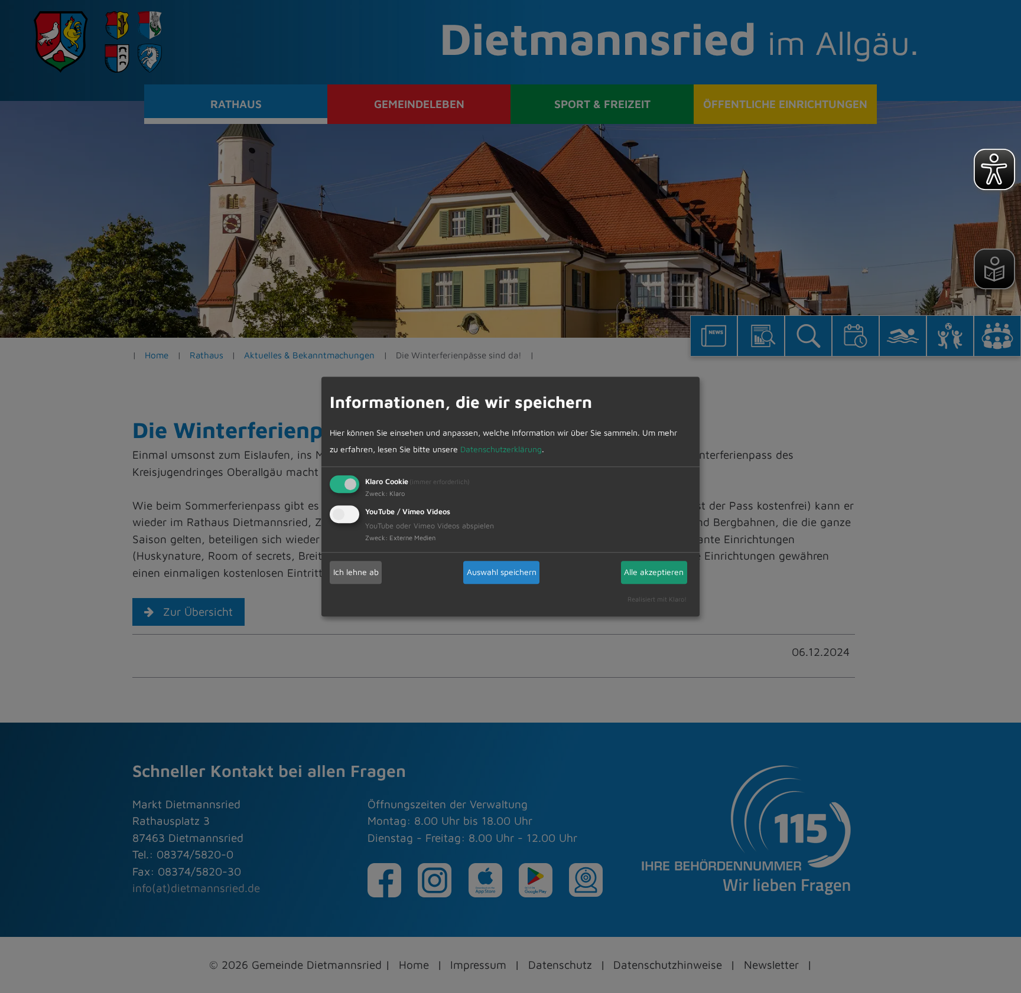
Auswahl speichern (501, 572)
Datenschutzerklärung (501, 449)
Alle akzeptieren (654, 572)
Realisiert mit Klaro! (657, 599)
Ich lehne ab (356, 572)
